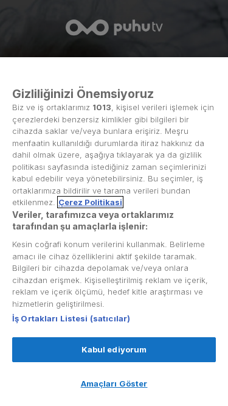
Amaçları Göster (114, 383)
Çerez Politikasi (90, 202)
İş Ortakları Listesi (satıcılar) (71, 318)
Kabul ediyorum (114, 349)
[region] (114, 231)
